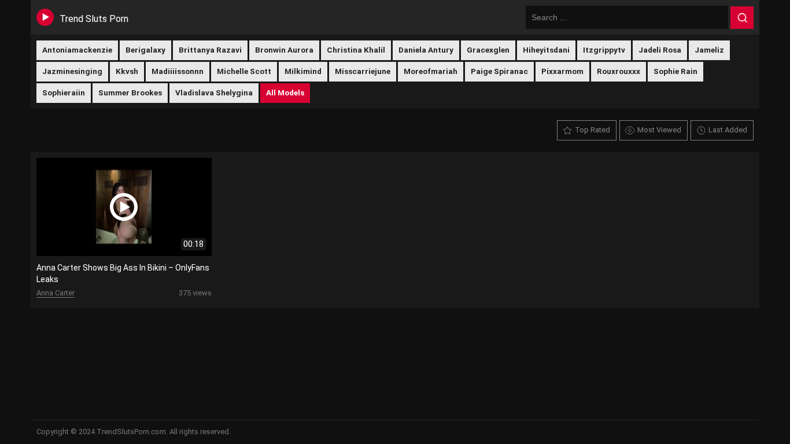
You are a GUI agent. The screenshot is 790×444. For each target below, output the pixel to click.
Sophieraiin (63, 92)
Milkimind (303, 71)
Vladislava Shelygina (214, 92)
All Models (285, 92)
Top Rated (592, 129)
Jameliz (709, 49)
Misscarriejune (362, 71)
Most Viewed (659, 129)
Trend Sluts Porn (94, 18)
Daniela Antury (425, 49)
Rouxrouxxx (618, 71)
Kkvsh (127, 71)
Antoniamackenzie (77, 49)
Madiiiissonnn (178, 71)
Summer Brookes (130, 92)
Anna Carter (55, 292)
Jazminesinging (72, 71)
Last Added (727, 129)
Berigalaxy (145, 49)
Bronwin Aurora (284, 49)
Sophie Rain (675, 71)
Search (742, 17)
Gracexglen (488, 49)
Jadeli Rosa (659, 49)
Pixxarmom (562, 71)
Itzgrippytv (604, 49)
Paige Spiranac (499, 71)
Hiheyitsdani (546, 49)
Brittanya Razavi (210, 49)
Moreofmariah (430, 71)
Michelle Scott (244, 71)
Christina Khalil (356, 49)
